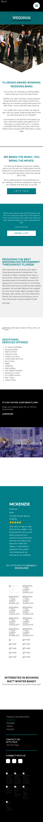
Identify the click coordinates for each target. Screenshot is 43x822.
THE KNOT (30, 565)
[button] (36, 5)
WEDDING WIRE (21, 568)
